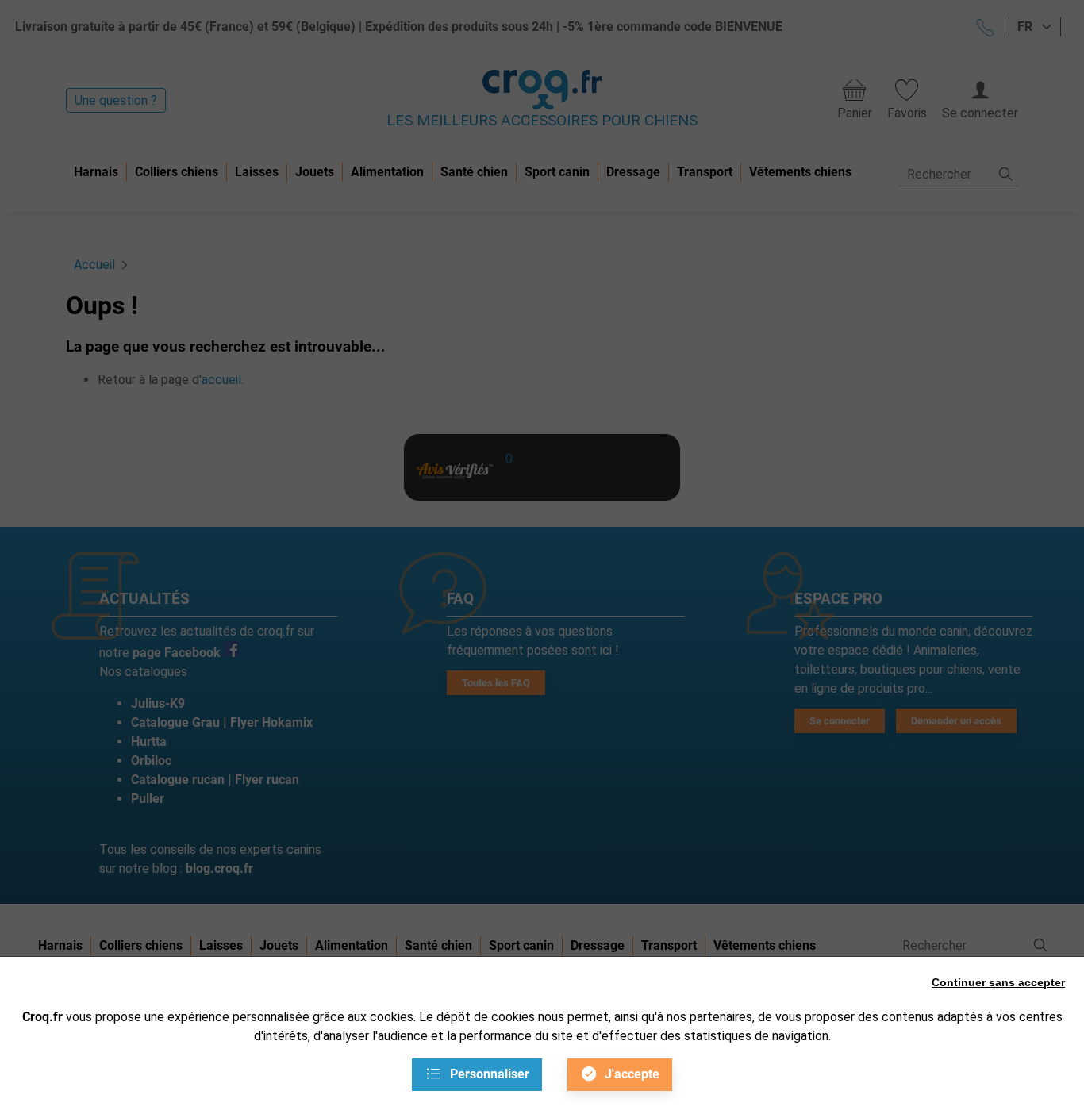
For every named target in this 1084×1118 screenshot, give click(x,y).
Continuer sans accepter (998, 982)
